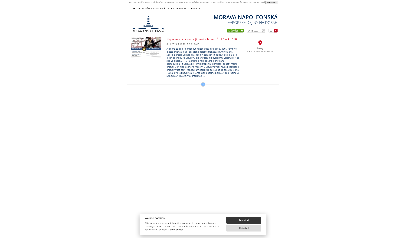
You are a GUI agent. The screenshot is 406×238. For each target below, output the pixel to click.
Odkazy (195, 8)
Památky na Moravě (153, 8)
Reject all (244, 228)
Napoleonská (148, 31)
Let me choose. (176, 229)
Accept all (244, 220)
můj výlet (234, 30)
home (136, 8)
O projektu (182, 8)
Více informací (258, 2)
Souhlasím (272, 2)
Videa (171, 8)
